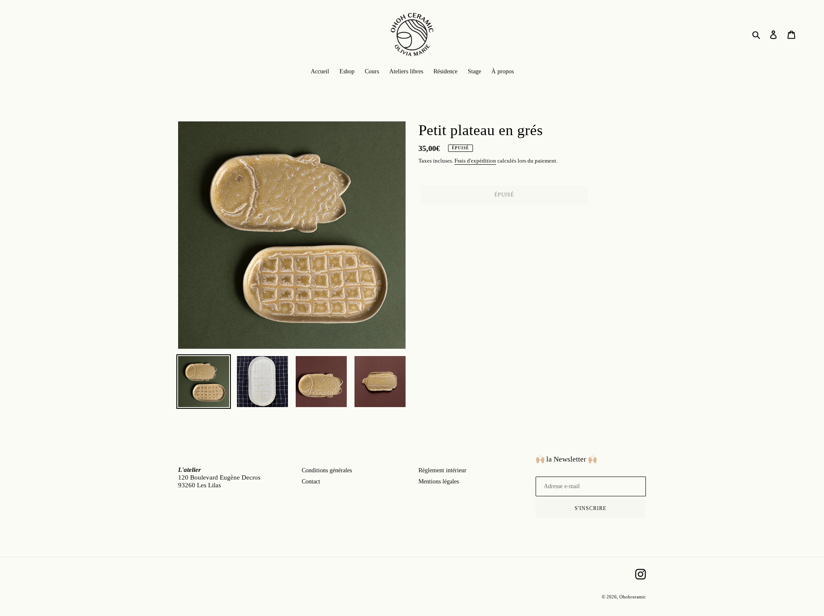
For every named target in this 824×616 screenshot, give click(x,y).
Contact (311, 481)
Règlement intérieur (442, 470)
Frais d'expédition (475, 160)
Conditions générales (327, 470)
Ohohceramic (632, 596)
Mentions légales (438, 481)
